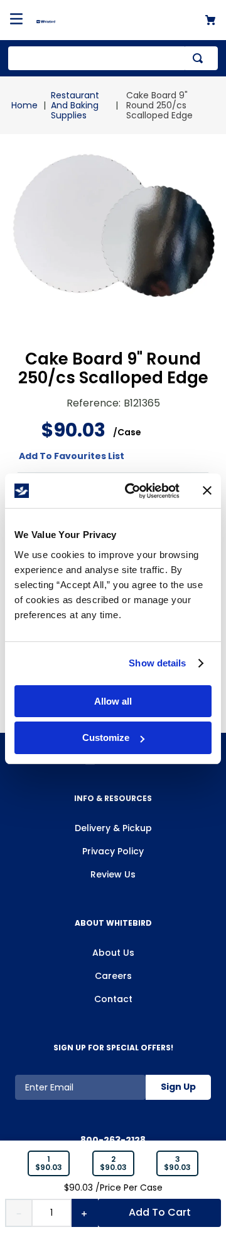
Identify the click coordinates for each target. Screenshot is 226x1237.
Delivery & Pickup (113, 828)
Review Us (113, 874)
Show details (157, 663)
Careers (113, 976)
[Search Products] (200, 58)
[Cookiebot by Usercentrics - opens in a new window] (132, 491)
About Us (113, 952)
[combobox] (113, 58)
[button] (49, 1164)
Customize (105, 737)
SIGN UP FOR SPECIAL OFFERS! (113, 1047)
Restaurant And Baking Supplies (75, 105)
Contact (113, 999)
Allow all (113, 701)
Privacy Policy (113, 851)
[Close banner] (207, 490)
